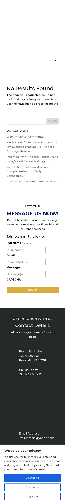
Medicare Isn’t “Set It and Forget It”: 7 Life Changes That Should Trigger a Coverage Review (32, 147)
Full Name (20, 242)
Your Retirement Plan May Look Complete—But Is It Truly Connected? (28, 171)
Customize (32, 487)
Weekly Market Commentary (26, 136)
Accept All (32, 478)
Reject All (32, 496)
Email (11, 255)
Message (13, 267)
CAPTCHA (14, 279)
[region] (32, 474)
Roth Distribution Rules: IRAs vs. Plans (32, 181)
